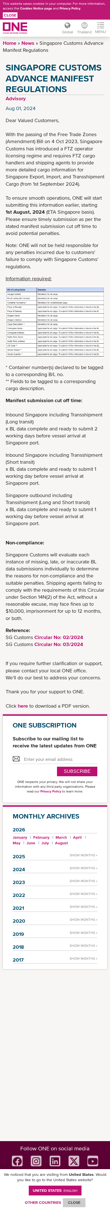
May (16, 843)
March (61, 837)
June (31, 843)
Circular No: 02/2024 (58, 637)
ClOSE (74, 1202)
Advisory (16, 98)
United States (55, 1190)
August (61, 843)
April (77, 837)
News (27, 43)
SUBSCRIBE (77, 771)
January (20, 837)
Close (10, 15)
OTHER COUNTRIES (43, 1202)
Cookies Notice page (36, 8)
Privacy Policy (70, 8)
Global (67, 32)
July (45, 843)
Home (9, 43)
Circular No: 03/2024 (58, 644)
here (23, 706)
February (41, 837)
